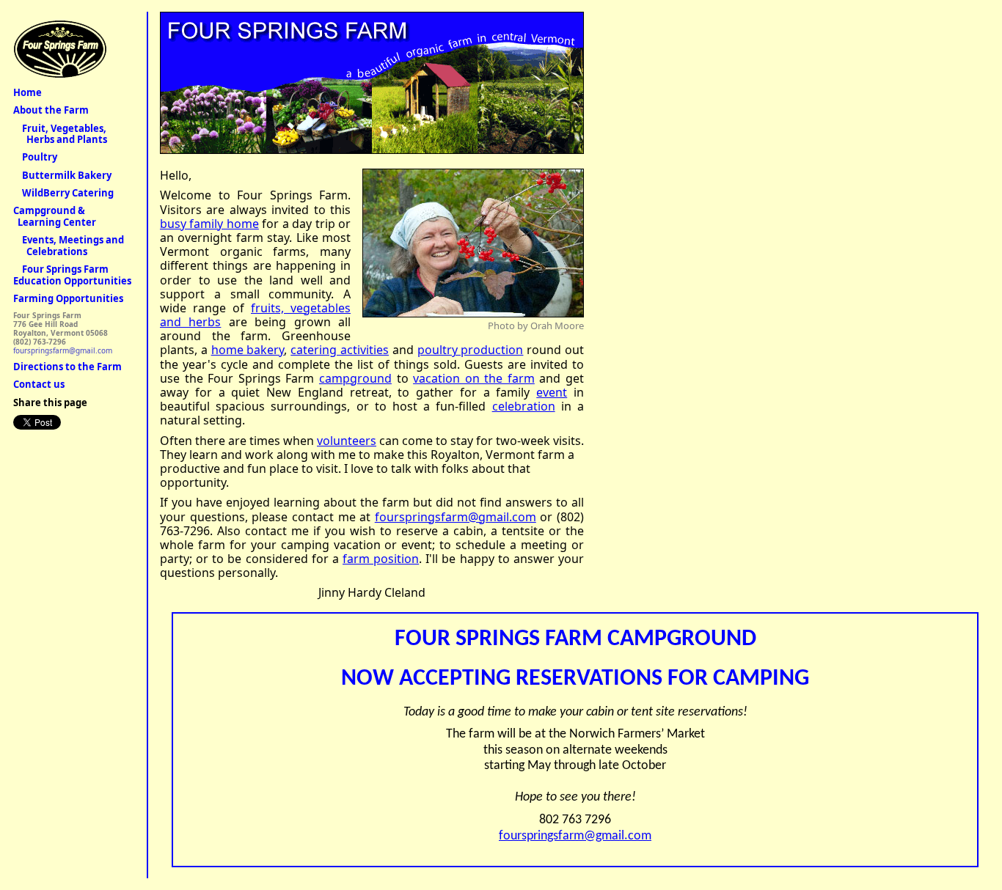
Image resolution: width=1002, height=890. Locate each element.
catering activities (339, 350)
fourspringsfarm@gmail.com (455, 517)
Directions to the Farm (67, 366)
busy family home (209, 224)
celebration (523, 406)
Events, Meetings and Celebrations (68, 245)
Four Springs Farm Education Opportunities (72, 274)
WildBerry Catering (63, 192)
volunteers (346, 441)
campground (355, 378)
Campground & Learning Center (54, 216)
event (551, 392)
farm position (381, 559)
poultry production (470, 350)
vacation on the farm (474, 378)
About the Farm (51, 110)
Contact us (39, 384)
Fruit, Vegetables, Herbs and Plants (60, 134)
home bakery (248, 350)
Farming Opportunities (68, 298)
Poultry (35, 156)
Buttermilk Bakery (62, 175)
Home (27, 92)
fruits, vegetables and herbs (255, 315)
